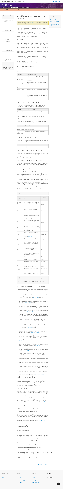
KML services (7, 37)
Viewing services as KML (31, 322)
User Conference (35, 480)
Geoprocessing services (9, 32)
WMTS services (28, 363)
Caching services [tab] (6, 62)
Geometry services (8, 30)
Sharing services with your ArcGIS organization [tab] (7, 68)
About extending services (39, 374)
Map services (7, 39)
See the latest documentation (31, 23)
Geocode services (28, 302)
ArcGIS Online (19, 475)
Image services (7, 34)
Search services (7, 52)
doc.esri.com (28, 9)
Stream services (6, 54)
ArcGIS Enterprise (20, 479)
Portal (12, 1)
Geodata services (8, 28)
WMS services (29, 355)
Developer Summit (35, 482)
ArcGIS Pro (19, 477)
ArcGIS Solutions (20, 484)
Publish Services (14, 7)
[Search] (52, 1)
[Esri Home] (49, 474)
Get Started (8, 7)
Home (4, 7)
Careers (33, 477)
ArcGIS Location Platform (21, 480)
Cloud (23, 1)
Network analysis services (8, 43)
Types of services (11, 11)
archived (31, 22)
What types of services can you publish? (8, 21)
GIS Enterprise (6, 1)
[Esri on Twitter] (47, 477)
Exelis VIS (30, 236)
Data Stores (19, 1)
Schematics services (8, 50)
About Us (33, 475)
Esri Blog (33, 479)
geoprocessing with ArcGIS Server (29, 311)
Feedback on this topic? (44, 464)
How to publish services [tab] (7, 15)
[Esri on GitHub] (51, 477)
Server (15, 1)
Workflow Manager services (7, 60)
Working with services (54, 18)
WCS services (37, 345)
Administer (28, 7)
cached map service (33, 359)
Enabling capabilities (54, 19)
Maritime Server (7, 41)
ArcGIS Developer (20, 482)
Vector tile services (7, 57)
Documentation (5, 484)
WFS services (29, 350)
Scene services (6, 48)
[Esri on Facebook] (49, 477)
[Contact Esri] (52, 477)
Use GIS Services (22, 7)
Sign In (55, 1)
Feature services (7, 23)
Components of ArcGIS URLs (22, 458)
